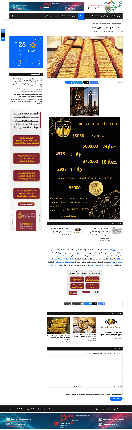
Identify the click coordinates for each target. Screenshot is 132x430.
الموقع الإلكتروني (78, 386)
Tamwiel (119, 32)
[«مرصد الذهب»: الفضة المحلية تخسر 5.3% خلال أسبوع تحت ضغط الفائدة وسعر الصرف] (117, 230)
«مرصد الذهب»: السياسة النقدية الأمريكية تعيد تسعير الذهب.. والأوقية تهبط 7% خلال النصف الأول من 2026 (111, 334)
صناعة (64, 16)
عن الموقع (12, 409)
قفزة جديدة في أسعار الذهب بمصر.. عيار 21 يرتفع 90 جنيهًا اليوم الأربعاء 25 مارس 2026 (58, 337)
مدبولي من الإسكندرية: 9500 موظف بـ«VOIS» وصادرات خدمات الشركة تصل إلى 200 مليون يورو (26, 90)
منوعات (48, 16)
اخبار (113, 16)
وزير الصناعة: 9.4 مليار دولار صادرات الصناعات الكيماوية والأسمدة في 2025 (27, 85)
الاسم (121, 378)
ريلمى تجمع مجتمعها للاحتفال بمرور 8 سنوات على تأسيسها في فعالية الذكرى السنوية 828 (28, 95)
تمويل (119, 16)
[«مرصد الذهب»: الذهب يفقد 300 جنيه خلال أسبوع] (78, 230)
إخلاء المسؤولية (30, 409)
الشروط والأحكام (21, 409)
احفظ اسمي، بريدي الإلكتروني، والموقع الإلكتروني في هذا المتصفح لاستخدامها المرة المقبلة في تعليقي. (93, 394)
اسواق (81, 16)
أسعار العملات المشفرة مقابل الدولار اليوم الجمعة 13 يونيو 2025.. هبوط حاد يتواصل (85, 336)
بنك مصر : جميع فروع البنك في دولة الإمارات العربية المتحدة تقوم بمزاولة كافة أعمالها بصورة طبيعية (27, 80)
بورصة (88, 16)
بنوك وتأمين (105, 16)
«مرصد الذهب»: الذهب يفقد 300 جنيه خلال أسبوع (59, 230)
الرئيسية (118, 23)
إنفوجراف (56, 16)
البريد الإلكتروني (118, 386)
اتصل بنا (38, 409)
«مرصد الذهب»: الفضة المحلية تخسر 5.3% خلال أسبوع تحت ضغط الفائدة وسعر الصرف (100, 233)
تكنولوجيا (95, 16)
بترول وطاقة (72, 16)
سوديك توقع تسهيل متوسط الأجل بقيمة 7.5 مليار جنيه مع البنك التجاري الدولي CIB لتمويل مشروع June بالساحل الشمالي (26, 101)
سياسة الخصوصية (46, 409)
